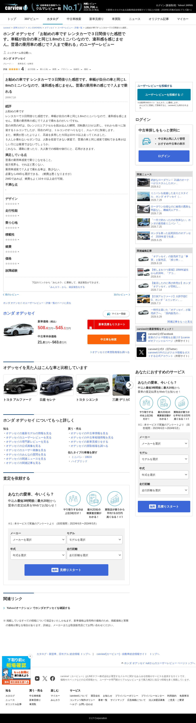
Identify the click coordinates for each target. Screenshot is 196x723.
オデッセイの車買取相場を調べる (111, 352)
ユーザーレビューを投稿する (162, 94)
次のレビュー (121, 294)
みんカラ (55, 700)
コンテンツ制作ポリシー (82, 700)
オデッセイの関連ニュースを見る (26, 458)
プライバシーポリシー (126, 695)
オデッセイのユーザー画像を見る (26, 450)
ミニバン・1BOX (81, 457)
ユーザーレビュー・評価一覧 (69, 28)
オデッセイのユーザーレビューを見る (28, 437)
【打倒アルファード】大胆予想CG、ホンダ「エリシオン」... (169, 300)
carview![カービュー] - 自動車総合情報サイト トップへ (128, 654)
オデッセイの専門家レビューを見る (27, 441)
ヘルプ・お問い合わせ (81, 704)
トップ (11, 18)
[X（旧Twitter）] (45, 678)
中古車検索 (74, 18)
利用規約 (171, 695)
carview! (6, 28)
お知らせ (107, 695)
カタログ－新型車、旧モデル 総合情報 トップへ (63, 654)
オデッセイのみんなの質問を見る (26, 454)
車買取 (116, 18)
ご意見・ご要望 (176, 700)
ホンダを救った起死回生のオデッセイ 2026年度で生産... (171, 237)
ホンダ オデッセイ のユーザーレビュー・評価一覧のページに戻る (37, 303)
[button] (116, 313)
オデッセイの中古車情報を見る (89, 433)
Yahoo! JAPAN (185, 5)
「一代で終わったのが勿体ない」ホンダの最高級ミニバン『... (171, 223)
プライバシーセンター (152, 695)
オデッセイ (49, 28)
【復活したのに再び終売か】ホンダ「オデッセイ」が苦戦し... (171, 286)
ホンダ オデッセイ (19, 313)
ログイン (160, 5)
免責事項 (184, 695)
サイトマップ (117, 700)
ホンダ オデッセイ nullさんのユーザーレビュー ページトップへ (159, 663)
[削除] (30, 656)
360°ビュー (31, 18)
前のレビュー (12, 294)
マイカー (183, 18)
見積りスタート (70, 570)
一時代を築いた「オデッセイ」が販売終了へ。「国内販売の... (171, 313)
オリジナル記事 (159, 18)
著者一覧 (102, 700)
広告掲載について (136, 700)
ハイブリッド (79, 461)
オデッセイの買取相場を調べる (89, 445)
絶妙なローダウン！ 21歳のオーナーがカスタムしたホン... (170, 183)
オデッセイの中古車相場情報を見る (92, 437)
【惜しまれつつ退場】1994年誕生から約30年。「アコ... (170, 273)
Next (129, 385)
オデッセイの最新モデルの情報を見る (28, 433)
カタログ (52, 18)
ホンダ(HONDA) (35, 28)
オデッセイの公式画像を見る (23, 445)
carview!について (79, 695)
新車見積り (96, 18)
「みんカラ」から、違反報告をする (66, 287)
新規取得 (171, 5)
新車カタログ (19, 28)
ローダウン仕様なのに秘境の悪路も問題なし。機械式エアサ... (171, 210)
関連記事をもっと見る (179, 321)
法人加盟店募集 (157, 700)
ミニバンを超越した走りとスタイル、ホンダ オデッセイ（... (169, 196)
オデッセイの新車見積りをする (89, 441)
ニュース (134, 18)
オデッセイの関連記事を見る (23, 462)
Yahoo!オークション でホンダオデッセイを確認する (38, 607)
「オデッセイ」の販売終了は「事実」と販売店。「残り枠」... (169, 260)
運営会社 (95, 695)
